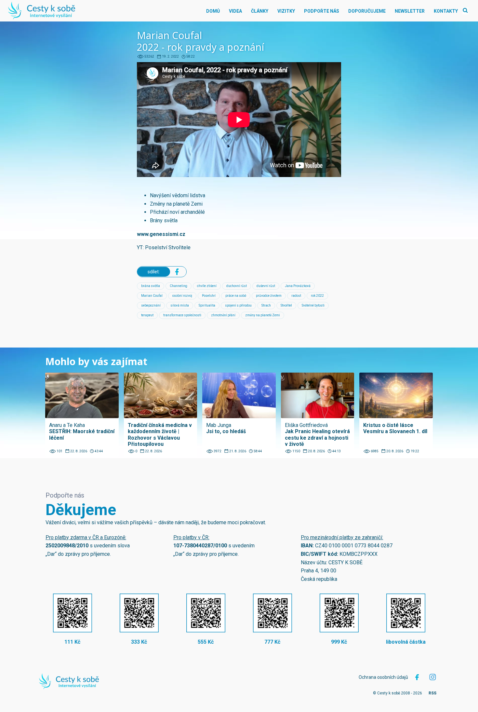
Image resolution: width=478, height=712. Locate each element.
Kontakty (446, 11)
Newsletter (410, 11)
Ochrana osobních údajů (383, 677)
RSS (432, 693)
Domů (213, 11)
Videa (235, 11)
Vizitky (286, 11)
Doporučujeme (367, 11)
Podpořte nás (321, 11)
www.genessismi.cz (161, 234)
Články (259, 11)
